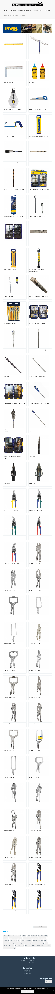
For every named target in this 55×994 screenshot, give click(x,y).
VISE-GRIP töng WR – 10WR (35, 830)
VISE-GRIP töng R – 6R (34, 777)
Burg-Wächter (34, 935)
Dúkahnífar (40, 935)
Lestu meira (30, 991)
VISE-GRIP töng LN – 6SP (9, 697)
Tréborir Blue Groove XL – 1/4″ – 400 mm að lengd (39, 431)
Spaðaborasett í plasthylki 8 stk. (37, 323)
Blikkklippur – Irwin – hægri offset (12, 537)
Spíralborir (7, 376)
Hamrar (24, 938)
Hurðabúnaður (42, 938)
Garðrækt (6, 938)
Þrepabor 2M (32, 456)
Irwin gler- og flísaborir (10, 269)
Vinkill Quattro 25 (8, 82)
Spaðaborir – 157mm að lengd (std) (12, 350)
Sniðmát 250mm (33, 56)
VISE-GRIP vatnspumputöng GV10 (37, 884)
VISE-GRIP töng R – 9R (9, 830)
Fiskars (45, 935)
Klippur (15, 940)
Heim (5, 10)
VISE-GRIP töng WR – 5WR (35, 857)
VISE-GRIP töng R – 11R (9, 750)
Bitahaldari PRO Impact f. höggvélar (13, 163)
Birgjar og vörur (37, 10)
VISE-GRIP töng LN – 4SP (9, 670)
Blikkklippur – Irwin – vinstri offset (12, 563)
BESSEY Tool (15, 935)
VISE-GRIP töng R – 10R (34, 724)
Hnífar (36, 938)
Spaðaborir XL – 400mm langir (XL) (37, 350)
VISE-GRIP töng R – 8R (34, 804)
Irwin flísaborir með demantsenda (37, 243)
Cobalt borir (32, 163)
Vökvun (5, 948)
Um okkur (22, 15)
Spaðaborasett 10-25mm (10, 323)
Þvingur (14, 948)
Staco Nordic (36, 943)
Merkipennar (29, 940)
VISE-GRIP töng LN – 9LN (34, 697)
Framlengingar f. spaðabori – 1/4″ (37, 216)
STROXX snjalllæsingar (24, 10)
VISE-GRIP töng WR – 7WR (9, 884)
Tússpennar (17, 945)
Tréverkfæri (11, 945)
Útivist (9, 948)
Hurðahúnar (6, 940)
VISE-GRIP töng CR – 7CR (9, 590)
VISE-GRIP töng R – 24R (9, 777)
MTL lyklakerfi (12, 10)
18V (5, 935)
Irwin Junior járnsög (9, 136)
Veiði (26, 945)
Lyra (19, 940)
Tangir (46, 943)
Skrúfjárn (26, 943)
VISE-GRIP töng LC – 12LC (35, 590)
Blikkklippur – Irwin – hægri (35, 510)
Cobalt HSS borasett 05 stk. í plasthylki (14, 189)
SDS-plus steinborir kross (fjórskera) (38, 296)
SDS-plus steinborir (9, 296)
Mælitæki (35, 940)
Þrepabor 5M (32, 483)
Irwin (11, 940)
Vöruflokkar (47, 10)
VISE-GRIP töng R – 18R (34, 750)
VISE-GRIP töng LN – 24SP (9, 643)
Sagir (21, 943)
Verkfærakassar (32, 945)
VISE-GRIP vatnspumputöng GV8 (36, 911)
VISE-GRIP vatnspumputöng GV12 (12, 911)
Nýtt (45, 940)
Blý (20, 935)
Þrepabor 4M (7, 483)
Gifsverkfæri (19, 938)
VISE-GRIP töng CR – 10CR (35, 563)
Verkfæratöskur (40, 945)
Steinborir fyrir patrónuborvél (37, 376)
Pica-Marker (6, 943)
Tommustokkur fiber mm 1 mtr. (11, 56)
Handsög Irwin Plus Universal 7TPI (37, 109)
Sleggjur (30, 943)
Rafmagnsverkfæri (14, 943)
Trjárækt (5, 945)
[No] (53, 990)
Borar (28, 935)
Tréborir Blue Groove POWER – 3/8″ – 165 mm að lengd (14, 431)
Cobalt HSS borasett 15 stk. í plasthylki (39, 189)
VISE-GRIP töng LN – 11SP (9, 617)
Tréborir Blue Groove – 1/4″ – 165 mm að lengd (39, 404)
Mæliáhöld (40, 940)
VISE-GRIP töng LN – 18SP (35, 617)
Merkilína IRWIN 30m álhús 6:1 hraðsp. (13, 109)
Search (40, 926)
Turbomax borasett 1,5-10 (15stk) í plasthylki (12, 457)
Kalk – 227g (32, 82)
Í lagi (23, 991)
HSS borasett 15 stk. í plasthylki (12, 243)
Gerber (10, 938)
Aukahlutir (9, 935)
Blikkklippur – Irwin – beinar (11, 510)
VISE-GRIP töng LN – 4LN (34, 643)
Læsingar (23, 940)
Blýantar (24, 935)
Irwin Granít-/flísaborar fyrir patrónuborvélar (36, 270)
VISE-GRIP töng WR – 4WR (9, 857)
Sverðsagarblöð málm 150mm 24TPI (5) (38, 136)
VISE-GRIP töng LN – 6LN (34, 670)
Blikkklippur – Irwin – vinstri (36, 537)
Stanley (42, 943)
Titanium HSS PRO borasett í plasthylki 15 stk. (14, 404)
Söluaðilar (16, 15)
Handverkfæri (31, 938)
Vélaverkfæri (47, 945)
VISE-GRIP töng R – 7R (9, 804)
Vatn (23, 945)
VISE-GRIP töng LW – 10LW (10, 724)
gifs (14, 938)
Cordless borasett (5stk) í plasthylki (13, 216)
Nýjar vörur (7, 15)
